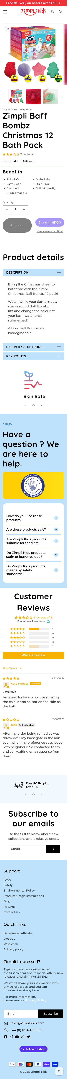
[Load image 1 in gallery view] (16, 96)
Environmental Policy (19, 890)
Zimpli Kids (39, 1071)
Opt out (9, 938)
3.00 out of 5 (43, 617)
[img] (11, 678)
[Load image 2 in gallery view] (33, 96)
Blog (7, 901)
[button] (5, 12)
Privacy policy (13, 949)
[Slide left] (4, 97)
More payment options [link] (50, 231)
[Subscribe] (53, 849)
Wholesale (11, 944)
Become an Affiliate (18, 933)
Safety (8, 885)
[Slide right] (63, 97)
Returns (9, 906)
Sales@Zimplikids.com (27, 1023)
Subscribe (51, 1013)
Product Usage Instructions (24, 896)
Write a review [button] (33, 655)
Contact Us (12, 912)
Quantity (8, 202)
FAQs (7, 879)
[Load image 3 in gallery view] (50, 96)
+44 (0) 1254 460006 (25, 1030)
